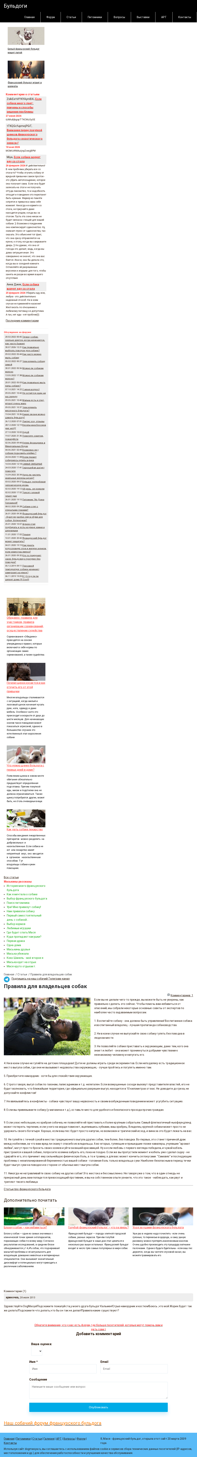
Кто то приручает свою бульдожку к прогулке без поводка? (23, 558)
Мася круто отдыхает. (21, 966)
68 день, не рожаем (33, 489)
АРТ (164, 17)
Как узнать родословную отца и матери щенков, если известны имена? (26, 548)
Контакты (184, 17)
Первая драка (16, 940)
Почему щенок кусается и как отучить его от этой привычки (26, 687)
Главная (29, 17)
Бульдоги (15, 6)
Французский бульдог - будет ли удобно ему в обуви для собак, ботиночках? (26, 517)
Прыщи (26, 534)
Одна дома (14, 945)
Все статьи (11, 877)
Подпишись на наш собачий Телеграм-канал (41, 978)
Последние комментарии (22, 320)
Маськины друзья (18, 949)
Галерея (49, 1438)
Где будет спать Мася (21, 932)
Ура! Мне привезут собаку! (24, 907)
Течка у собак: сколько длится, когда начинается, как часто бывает (25, 340)
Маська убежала (18, 953)
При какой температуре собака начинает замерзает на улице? (22, 569)
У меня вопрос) (31, 389)
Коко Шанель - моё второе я (25, 957)
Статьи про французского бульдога (27, 1189)
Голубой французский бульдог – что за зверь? (98, 1227)
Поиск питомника (18, 902)
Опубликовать (98, 1407)
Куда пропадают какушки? (24, 936)
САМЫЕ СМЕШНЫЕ (32, 464)
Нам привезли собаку (21, 911)
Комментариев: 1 (182, 995)
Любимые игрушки (19, 928)
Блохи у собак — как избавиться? (25, 1227)
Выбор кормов (16, 924)
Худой (25, 432)
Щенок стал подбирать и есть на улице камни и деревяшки (25, 527)
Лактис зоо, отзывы (33, 421)
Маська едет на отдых (21, 962)
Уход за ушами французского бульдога (158, 1227)
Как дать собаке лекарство (25, 829)
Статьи (71, 17)
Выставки (143, 17)
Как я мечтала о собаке (22, 894)
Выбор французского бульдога (27, 898)
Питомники (95, 17)
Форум (50, 17)
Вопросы (119, 17)
